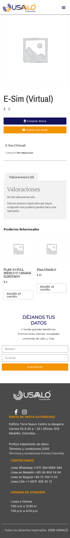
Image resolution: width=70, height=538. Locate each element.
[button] (63, 7)
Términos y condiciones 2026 (30, 449)
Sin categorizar (25, 152)
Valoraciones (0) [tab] (21, 177)
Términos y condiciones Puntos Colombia (37, 453)
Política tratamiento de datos (29, 444)
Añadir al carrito (14, 295)
